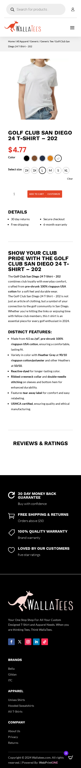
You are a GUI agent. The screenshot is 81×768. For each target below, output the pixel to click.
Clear (70, 178)
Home (11, 41)
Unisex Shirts (16, 700)
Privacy (13, 737)
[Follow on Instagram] (28, 641)
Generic (34, 41)
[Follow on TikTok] (44, 641)
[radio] (26, 158)
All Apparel (22, 41)
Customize (54, 194)
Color (11, 157)
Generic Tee (46, 41)
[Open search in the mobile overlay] (36, 9)
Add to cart (36, 194)
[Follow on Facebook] (11, 641)
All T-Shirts (15, 711)
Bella (11, 668)
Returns (13, 742)
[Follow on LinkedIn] (36, 641)
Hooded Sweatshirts (21, 705)
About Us (14, 731)
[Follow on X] (19, 641)
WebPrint (48, 762)
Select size (15, 169)
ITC (10, 680)
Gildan (12, 674)
